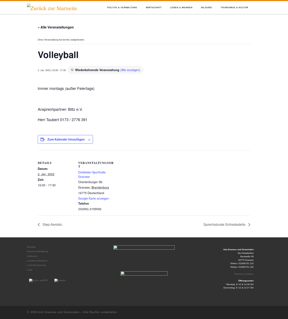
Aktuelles (31, 247)
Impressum (32, 256)
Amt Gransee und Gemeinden (58, 312)
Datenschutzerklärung (37, 251)
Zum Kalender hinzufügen (66, 139)
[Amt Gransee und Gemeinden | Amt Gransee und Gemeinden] (52, 7)
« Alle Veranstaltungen (56, 27)
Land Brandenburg (36, 265)
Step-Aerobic (52, 224)
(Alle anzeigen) (130, 70)
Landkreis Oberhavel (37, 261)
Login (29, 270)
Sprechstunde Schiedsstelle (224, 224)
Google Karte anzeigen (93, 198)
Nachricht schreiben (244, 274)
